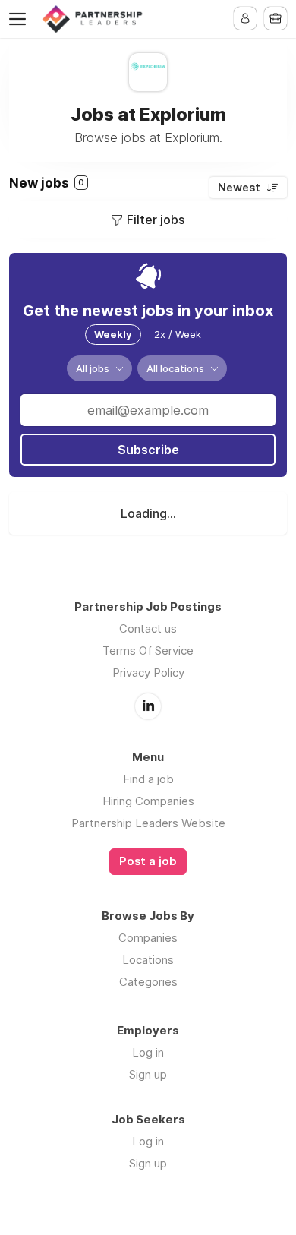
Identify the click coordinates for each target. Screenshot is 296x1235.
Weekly (113, 334)
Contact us (148, 628)
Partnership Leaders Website (148, 823)
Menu (20, 19)
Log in (148, 1052)
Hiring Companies (148, 801)
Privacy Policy (148, 672)
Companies (148, 937)
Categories (148, 981)
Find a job (148, 779)
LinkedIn (148, 706)
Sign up (148, 1074)
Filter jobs (155, 219)
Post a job (148, 861)
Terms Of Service (148, 650)
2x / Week (177, 334)
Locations (148, 959)
